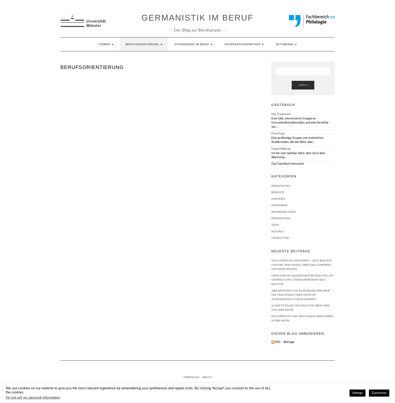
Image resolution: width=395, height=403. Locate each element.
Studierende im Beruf (192, 44)
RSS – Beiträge (284, 342)
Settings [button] (357, 393)
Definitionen (280, 185)
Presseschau (281, 218)
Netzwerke (285, 44)
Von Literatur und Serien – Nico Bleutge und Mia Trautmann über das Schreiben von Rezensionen (301, 264)
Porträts (278, 199)
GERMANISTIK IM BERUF (197, 17)
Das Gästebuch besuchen (287, 163)
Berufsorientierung (142, 44)
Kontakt (277, 231)
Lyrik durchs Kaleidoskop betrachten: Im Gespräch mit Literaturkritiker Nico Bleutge (302, 279)
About (207, 377)
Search (303, 85)
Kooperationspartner (243, 44)
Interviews (279, 205)
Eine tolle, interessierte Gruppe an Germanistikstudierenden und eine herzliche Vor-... (299, 123)
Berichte (277, 192)
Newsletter (280, 238)
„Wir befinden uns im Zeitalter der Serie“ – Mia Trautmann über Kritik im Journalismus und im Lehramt (302, 294)
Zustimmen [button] (379, 393)
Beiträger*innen (283, 212)
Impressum (191, 377)
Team (275, 225)
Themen (104, 44)
